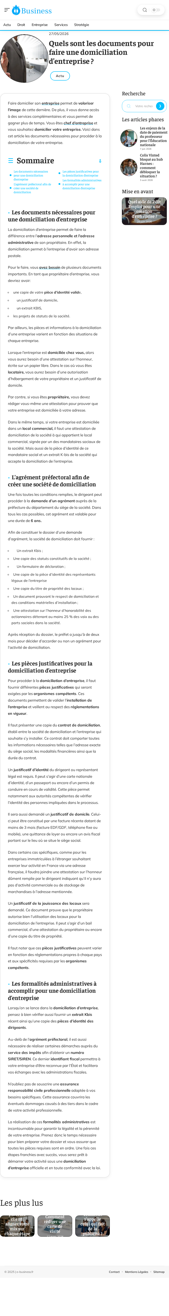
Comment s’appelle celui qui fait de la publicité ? (93, 1223)
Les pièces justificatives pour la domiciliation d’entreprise (80, 173)
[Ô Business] (31, 10)
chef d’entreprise (78, 123)
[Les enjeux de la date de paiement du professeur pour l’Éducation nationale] (129, 138)
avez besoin (49, 267)
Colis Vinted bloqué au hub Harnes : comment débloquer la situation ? (151, 165)
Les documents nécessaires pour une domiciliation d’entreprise (31, 175)
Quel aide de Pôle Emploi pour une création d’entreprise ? (144, 209)
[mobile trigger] (8, 10)
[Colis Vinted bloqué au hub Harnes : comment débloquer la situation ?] (129, 167)
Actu (60, 76)
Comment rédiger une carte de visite (55, 1224)
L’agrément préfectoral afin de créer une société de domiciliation (32, 188)
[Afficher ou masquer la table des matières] (78, 161)
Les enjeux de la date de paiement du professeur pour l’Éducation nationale (153, 136)
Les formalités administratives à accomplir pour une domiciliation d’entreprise (81, 184)
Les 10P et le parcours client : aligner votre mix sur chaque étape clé (17, 1223)
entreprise (50, 103)
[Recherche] (145, 10)
